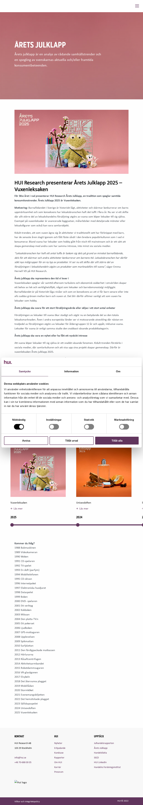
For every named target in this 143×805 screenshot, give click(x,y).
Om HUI (58, 762)
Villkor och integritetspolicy (27, 801)
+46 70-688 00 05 (22, 762)
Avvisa (26, 440)
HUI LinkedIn (100, 762)
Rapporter (59, 757)
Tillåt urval (71, 440)
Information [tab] (71, 371)
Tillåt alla (117, 440)
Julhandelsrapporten (104, 743)
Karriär (57, 767)
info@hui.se (20, 757)
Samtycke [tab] (25, 371)
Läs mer (18, 508)
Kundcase (58, 752)
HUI (9, 6)
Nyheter (58, 743)
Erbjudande (59, 748)
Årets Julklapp (100, 748)
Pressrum (58, 771)
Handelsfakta (100, 752)
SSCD (96, 757)
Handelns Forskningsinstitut (107, 767)
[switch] (54, 427)
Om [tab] (118, 371)
